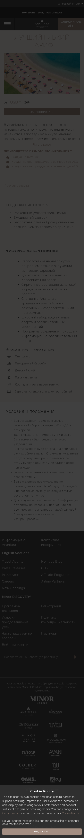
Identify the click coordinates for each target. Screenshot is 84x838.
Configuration (10, 813)
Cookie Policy (70, 813)
